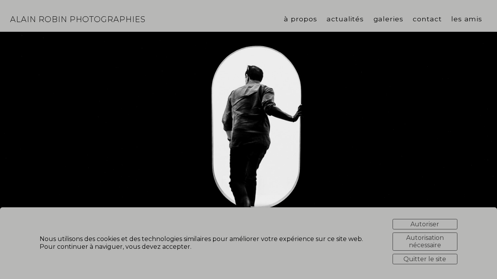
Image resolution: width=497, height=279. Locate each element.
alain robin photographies (78, 19)
